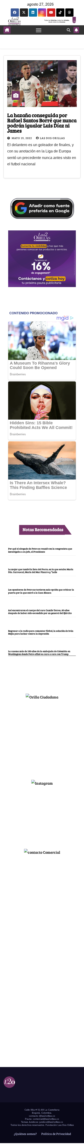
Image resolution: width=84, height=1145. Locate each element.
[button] (68, 29)
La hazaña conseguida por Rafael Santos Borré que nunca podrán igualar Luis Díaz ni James (42, 122)
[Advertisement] (42, 737)
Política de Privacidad (56, 1134)
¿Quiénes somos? (25, 1134)
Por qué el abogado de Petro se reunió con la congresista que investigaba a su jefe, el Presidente (40, 550)
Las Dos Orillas (52, 138)
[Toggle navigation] (39, 30)
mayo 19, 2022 (22, 138)
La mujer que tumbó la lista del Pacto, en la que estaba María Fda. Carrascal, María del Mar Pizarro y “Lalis (40, 571)
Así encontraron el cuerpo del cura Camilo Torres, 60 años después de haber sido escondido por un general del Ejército (40, 612)
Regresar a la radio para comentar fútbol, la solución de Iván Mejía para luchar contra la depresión (40, 632)
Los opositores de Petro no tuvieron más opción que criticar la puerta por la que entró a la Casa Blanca (41, 591)
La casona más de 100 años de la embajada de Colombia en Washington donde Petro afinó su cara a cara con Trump (39, 653)
